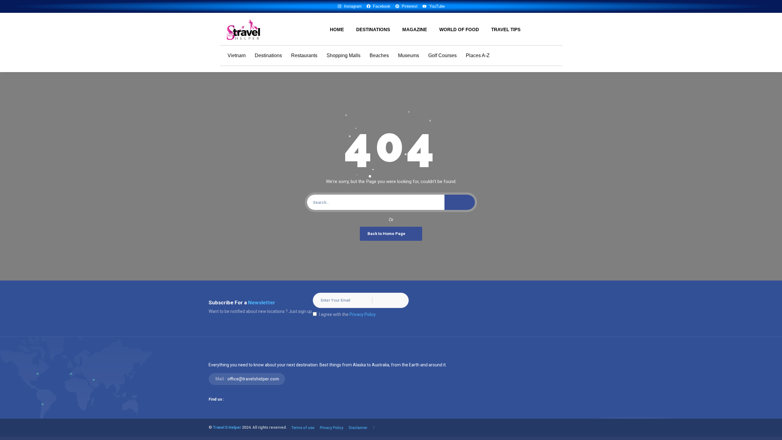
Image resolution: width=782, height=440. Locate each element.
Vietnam (237, 55)
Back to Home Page (386, 233)
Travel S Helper (227, 427)
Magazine (414, 29)
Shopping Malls (343, 55)
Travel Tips (506, 29)
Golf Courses (442, 55)
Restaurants (304, 55)
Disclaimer (358, 427)
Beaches (379, 55)
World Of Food (459, 29)
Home (337, 29)
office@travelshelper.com (253, 378)
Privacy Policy (362, 314)
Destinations (373, 29)
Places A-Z (478, 55)
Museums (408, 55)
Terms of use (302, 427)
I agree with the (347, 314)
